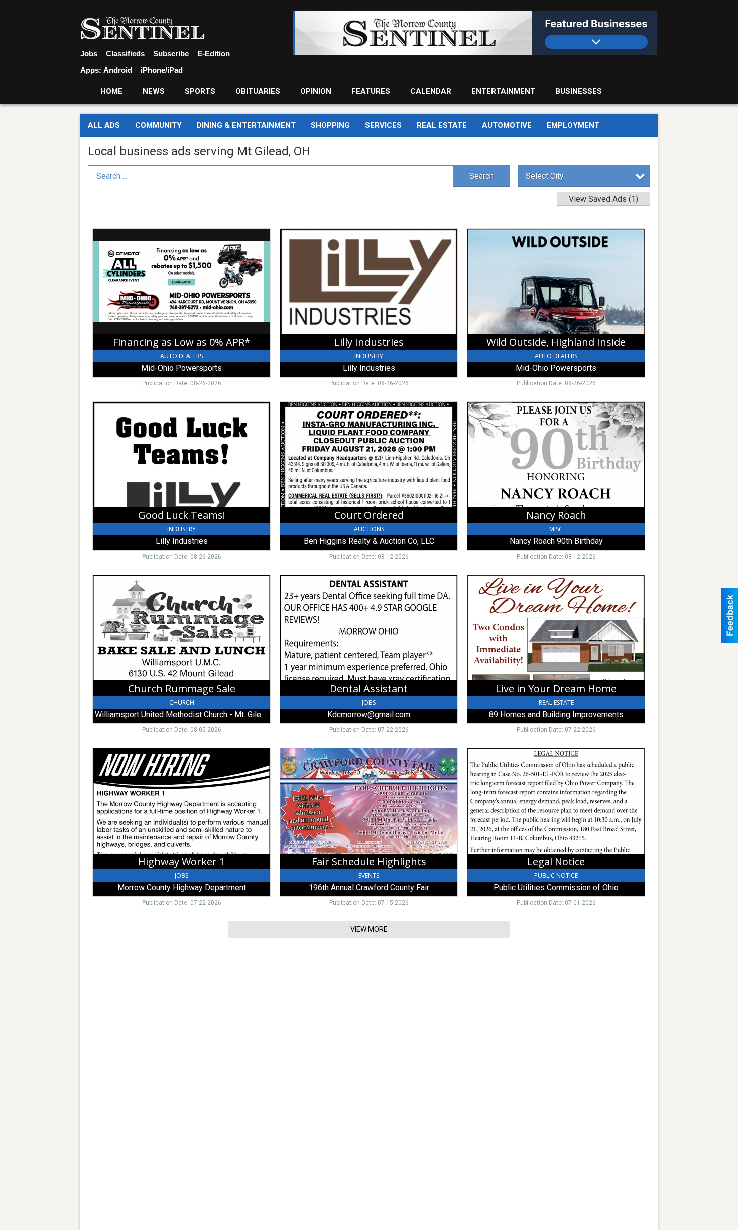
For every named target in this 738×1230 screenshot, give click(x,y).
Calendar (430, 91)
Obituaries (257, 91)
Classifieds (125, 53)
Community (158, 125)
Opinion (315, 91)
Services (383, 125)
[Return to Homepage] (142, 28)
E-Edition (213, 53)
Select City (545, 176)
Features (370, 91)
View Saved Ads (603, 199)
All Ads (104, 125)
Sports (200, 91)
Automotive (507, 125)
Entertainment (503, 91)
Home (111, 91)
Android (117, 70)
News (154, 91)
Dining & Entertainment (246, 125)
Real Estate (442, 125)
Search (481, 176)
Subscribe (171, 53)
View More (369, 929)
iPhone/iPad (162, 70)
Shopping (330, 125)
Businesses (578, 91)
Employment (573, 125)
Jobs (88, 53)
